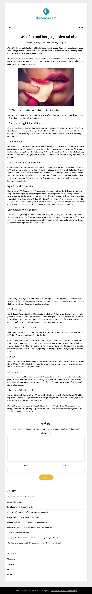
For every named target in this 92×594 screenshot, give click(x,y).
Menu (81, 27)
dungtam (62, 42)
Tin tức (9, 552)
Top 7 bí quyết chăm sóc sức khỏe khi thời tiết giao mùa (27, 500)
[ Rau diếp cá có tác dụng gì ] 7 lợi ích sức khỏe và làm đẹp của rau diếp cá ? (34, 520)
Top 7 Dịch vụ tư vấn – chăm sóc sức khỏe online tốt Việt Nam (29, 505)
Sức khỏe (10, 547)
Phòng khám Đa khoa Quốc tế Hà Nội (64, 568)
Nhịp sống (10, 542)
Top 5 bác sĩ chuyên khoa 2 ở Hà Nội (20, 484)
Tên (26, 442)
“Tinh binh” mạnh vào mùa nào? (18, 510)
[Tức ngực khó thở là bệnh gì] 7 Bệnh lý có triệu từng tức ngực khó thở (32, 515)
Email (65, 442)
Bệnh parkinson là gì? (15, 479)
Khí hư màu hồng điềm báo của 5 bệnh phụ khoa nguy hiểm (28, 490)
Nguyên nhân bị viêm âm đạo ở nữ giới (20, 474)
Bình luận (46, 411)
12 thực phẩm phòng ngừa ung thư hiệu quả (23, 495)
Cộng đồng (11, 536)
